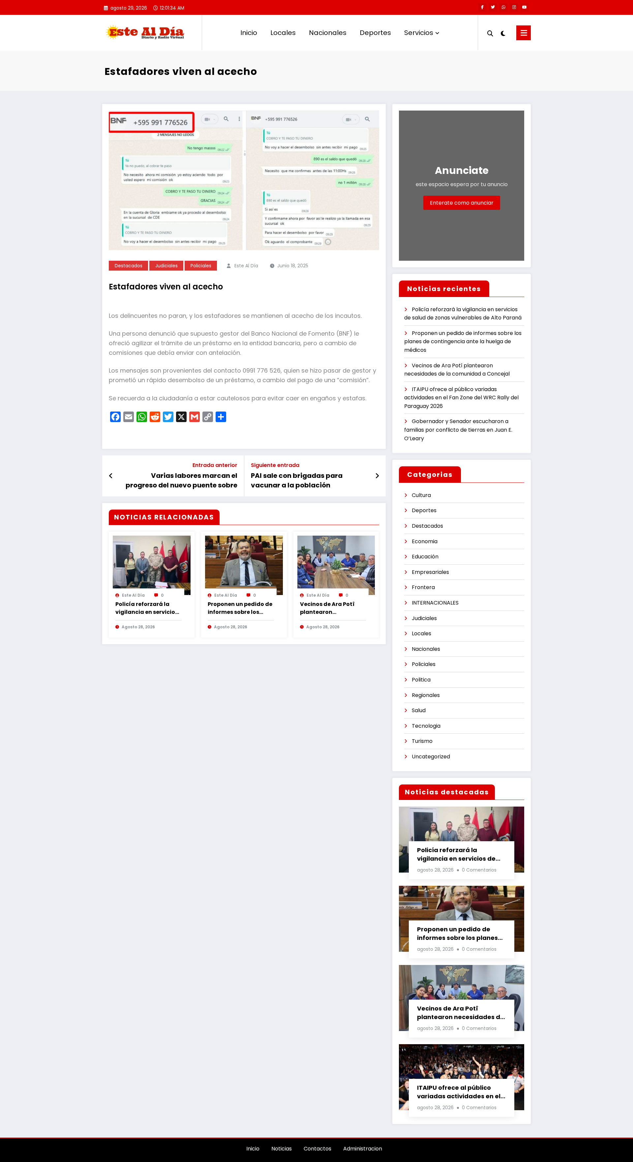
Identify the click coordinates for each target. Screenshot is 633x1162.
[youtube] (524, 7)
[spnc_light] (503, 32)
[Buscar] (490, 33)
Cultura (421, 495)
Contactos (317, 1148)
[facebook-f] (482, 7)
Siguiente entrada (275, 465)
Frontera (423, 587)
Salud (419, 710)
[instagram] (514, 7)
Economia (424, 541)
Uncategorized (431, 756)
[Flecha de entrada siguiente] (377, 476)
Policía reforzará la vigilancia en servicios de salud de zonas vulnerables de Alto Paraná (146, 608)
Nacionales (328, 32)
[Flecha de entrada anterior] (111, 476)
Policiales (201, 265)
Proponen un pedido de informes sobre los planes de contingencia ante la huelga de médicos (240, 608)
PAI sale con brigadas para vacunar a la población (297, 480)
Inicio (248, 32)
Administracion (362, 1148)
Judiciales (166, 265)
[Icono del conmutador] (523, 32)
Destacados (128, 265)
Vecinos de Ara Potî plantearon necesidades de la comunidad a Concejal (332, 608)
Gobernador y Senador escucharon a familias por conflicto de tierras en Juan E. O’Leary (458, 429)
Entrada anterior (215, 465)
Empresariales (430, 572)
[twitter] (493, 7)
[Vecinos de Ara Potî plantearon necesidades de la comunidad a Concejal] (336, 565)
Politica (421, 679)
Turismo (422, 741)
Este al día (246, 265)
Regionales (426, 695)
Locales (283, 32)
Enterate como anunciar (462, 203)
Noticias (281, 1148)
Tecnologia (426, 726)
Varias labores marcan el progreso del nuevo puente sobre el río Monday (181, 480)
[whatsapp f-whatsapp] (503, 7)
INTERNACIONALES (435, 603)
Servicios (418, 32)
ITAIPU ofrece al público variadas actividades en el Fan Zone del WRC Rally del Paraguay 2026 (461, 397)
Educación (425, 556)
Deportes (375, 32)
